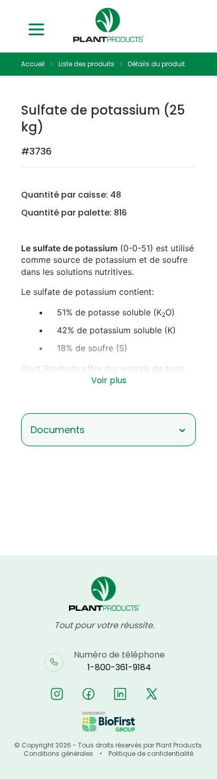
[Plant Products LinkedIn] (120, 693)
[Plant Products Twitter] (151, 693)
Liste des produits (86, 64)
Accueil (33, 64)
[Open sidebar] (36, 29)
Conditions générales (58, 754)
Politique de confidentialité (150, 754)
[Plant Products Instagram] (57, 693)
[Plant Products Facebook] (88, 693)
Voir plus (108, 380)
